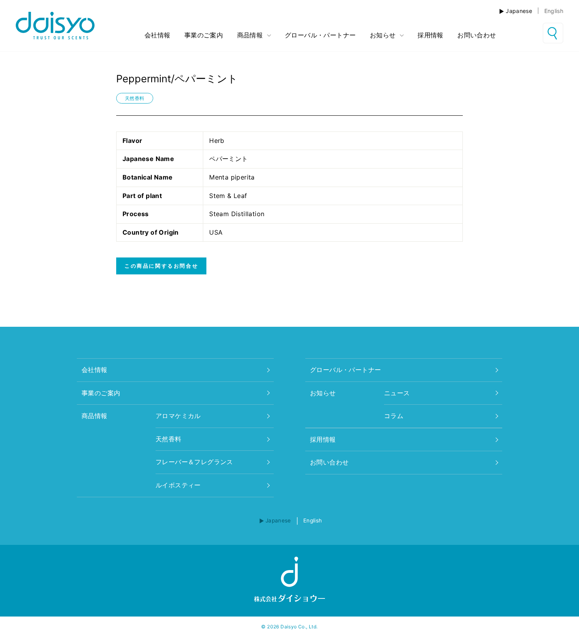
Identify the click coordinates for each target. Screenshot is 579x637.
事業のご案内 (203, 35)
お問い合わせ (476, 35)
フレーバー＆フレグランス (194, 462)
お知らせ (384, 35)
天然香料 (135, 98)
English (553, 10)
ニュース (397, 393)
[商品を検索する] (553, 33)
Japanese (519, 10)
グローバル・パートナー (320, 35)
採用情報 (431, 35)
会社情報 (158, 35)
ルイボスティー (178, 485)
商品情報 (251, 35)
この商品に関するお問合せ (161, 266)
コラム (393, 416)
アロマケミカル (178, 416)
